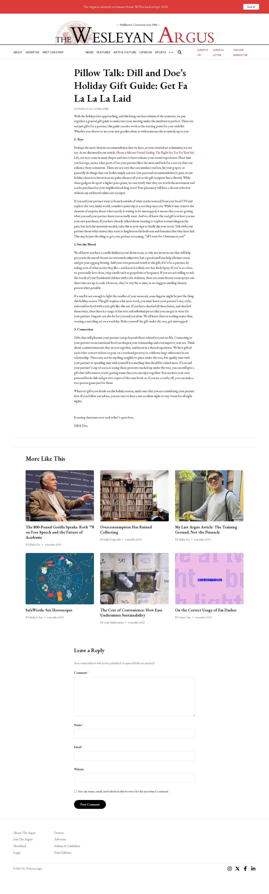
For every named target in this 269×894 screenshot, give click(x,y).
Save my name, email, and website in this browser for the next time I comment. (123, 791)
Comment (81, 673)
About (17, 52)
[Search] (179, 52)
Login (16, 853)
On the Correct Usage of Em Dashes (206, 610)
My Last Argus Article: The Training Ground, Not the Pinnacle (206, 529)
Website (79, 769)
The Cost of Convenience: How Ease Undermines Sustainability (131, 612)
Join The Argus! (23, 839)
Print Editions (62, 853)
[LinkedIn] (253, 868)
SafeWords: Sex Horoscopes (49, 610)
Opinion (145, 52)
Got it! (251, 7)
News (90, 52)
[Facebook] (245, 868)
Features (103, 52)
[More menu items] (171, 52)
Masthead (19, 846)
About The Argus (24, 833)
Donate (59, 833)
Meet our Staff (53, 52)
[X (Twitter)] (237, 868)
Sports (160, 52)
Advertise (32, 52)
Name (78, 725)
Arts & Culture (124, 52)
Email (78, 747)
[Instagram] (229, 868)
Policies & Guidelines (67, 846)
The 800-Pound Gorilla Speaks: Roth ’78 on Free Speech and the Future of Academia (60, 532)
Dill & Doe (103, 109)
